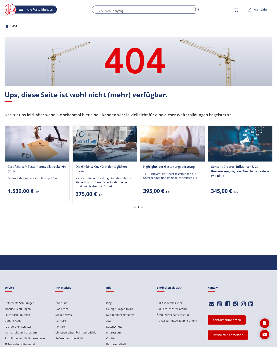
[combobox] (145, 10)
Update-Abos (13, 320)
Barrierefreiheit (116, 344)
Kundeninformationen (120, 315)
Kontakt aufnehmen (226, 320)
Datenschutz (114, 326)
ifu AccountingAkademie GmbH (177, 320)
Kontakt (60, 326)
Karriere (60, 320)
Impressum (113, 332)
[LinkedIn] (250, 304)
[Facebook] (227, 304)
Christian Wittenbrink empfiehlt (75, 332)
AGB (109, 320)
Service (9, 287)
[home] (7, 26)
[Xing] (235, 304)
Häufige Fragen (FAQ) (119, 309)
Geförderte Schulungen (19, 303)
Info (109, 287)
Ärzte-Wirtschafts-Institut (173, 315)
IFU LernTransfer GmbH (172, 309)
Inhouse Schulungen (18, 309)
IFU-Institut (63, 287)
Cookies (111, 338)
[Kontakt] (211, 304)
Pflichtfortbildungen (17, 315)
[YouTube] (219, 304)
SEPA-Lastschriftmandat (20, 344)
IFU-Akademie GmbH (170, 303)
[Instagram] (243, 304)
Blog (109, 303)
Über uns (61, 303)
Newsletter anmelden (227, 335)
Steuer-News (63, 315)
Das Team (61, 309)
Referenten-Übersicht (69, 338)
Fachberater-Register (18, 326)
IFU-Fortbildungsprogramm (22, 332)
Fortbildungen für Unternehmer (25, 338)
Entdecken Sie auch (169, 287)
